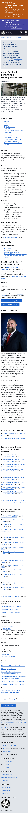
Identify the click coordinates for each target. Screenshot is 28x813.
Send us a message (7, 626)
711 (5, 250)
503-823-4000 (22, 723)
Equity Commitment (9, 127)
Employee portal (5, 790)
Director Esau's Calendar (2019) (12, 596)
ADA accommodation (7, 774)
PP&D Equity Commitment (10, 237)
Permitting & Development (13, 37)
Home (3, 37)
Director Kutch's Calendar (11, 137)
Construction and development (10, 692)
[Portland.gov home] (7, 33)
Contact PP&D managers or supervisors (15, 254)
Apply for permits (6, 663)
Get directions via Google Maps (10, 301)
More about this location (8, 656)
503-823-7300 (8, 248)
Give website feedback (11, 700)
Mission (6, 121)
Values (6, 125)
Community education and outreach (11, 690)
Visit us (6, 134)
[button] (21, 32)
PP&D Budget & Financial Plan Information (13, 666)
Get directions (5, 654)
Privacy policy (5, 780)
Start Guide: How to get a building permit (12, 681)
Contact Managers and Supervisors (12, 606)
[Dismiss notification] (24, 43)
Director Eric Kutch (9, 136)
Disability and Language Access (11, 612)
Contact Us (7, 128)
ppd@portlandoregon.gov (11, 252)
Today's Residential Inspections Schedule (12, 684)
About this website (6, 787)
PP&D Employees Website (8, 669)
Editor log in (4, 793)
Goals (5, 123)
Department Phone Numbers (10, 609)
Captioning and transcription (9, 777)
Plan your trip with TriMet (9, 304)
